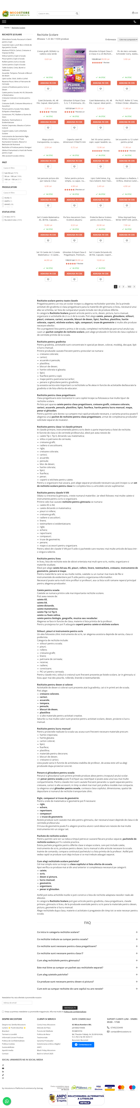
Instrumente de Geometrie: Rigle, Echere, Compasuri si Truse (15, 137)
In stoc (7, 217)
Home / (7, 27)
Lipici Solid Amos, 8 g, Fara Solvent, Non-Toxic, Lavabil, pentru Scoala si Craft (101, 179)
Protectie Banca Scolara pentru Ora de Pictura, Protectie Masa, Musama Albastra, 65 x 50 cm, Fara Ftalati (100, 218)
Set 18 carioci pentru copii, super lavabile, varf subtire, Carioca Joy (100, 140)
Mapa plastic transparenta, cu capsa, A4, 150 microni (48, 140)
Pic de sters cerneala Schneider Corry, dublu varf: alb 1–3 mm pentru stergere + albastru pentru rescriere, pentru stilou (127, 52)
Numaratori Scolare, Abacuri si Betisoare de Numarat (14, 143)
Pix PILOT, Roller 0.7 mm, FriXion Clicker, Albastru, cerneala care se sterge (127, 101)
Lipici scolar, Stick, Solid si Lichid (15, 78)
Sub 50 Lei (9, 173)
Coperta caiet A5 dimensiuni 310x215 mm (74, 140)
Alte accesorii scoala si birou (13, 156)
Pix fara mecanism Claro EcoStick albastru (74, 218)
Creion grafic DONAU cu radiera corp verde (48, 52)
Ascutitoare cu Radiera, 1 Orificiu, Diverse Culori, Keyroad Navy (126, 179)
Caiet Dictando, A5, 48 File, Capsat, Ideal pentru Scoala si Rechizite (48, 101)
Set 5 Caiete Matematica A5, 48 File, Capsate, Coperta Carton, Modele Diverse (48, 218)
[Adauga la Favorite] (48, 89)
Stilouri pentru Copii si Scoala (14, 56)
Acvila (7, 197)
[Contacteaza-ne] (135, 21)
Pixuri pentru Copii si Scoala (13, 58)
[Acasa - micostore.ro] (15, 13)
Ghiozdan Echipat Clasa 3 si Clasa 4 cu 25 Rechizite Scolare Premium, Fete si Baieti (100, 52)
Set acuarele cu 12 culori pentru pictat (127, 140)
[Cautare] (77, 13)
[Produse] (4, 22)
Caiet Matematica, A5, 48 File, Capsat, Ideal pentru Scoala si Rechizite (100, 101)
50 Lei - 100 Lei (10, 176)
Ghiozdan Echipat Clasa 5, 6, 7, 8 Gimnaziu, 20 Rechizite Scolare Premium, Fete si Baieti (74, 101)
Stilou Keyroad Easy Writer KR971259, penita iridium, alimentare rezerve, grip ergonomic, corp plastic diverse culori (127, 218)
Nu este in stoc (11, 220)
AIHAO (7, 204)
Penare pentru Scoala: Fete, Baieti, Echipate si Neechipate (16, 110)
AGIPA (7, 201)
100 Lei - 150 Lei (11, 179)
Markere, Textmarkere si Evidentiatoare (12, 121)
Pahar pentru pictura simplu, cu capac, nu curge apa (74, 179)
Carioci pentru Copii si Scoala (13, 64)
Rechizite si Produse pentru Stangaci (16, 147)
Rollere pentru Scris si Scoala (13, 61)
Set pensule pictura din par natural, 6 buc (48, 179)
